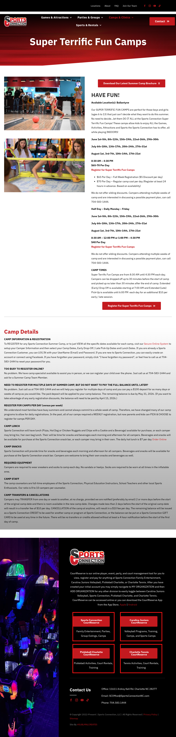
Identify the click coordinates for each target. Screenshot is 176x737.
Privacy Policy (150, 714)
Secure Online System (156, 343)
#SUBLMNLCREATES (87, 724)
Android (132, 604)
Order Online (159, 439)
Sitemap (74, 718)
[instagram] (150, 6)
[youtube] (155, 6)
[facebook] (145, 6)
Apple (123, 604)
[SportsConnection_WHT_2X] (15, 17)
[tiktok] (160, 6)
